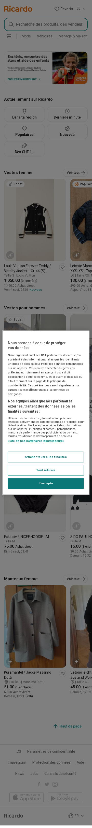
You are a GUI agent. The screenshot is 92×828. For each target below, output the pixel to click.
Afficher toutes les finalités (46, 457)
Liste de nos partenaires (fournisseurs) (36, 441)
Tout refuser (45, 470)
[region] (45, 412)
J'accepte (45, 483)
